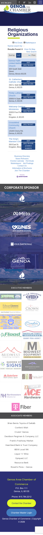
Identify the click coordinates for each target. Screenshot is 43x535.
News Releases (22, 159)
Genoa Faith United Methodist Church (16, 63)
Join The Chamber (22, 171)
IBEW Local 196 (21, 449)
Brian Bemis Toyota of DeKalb (21, 423)
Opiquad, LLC (21, 458)
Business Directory (22, 156)
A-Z (18, 55)
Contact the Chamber (21, 503)
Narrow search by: (15, 46)
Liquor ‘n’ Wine (21, 453)
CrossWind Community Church (14, 125)
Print (33, 55)
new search (31, 52)
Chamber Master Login (21, 512)
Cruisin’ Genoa (21, 432)
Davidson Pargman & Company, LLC (22, 436)
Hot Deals (18, 42)
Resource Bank (21, 462)
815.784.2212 (6, 2)
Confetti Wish (21, 427)
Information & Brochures (22, 168)
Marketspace (30, 42)
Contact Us (22, 166)
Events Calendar (17, 161)
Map (28, 62)
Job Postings (28, 163)
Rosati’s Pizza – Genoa (21, 467)
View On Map (29, 49)
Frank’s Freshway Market (21, 440)
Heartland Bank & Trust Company (21, 445)
